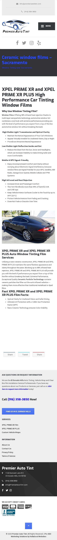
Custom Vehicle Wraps (11, 432)
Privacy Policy (7, 452)
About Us (6, 445)
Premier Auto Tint (19, 534)
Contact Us (6, 449)
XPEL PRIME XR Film (10, 425)
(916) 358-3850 (11, 481)
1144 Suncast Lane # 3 (15, 474)
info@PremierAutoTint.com (16, 485)
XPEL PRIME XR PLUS (11, 429)
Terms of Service (8, 456)
